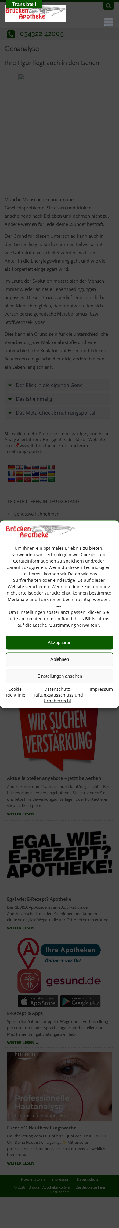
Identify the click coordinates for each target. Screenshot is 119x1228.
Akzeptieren (59, 642)
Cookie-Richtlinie (15, 691)
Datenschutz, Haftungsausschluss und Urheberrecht (57, 694)
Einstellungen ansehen (59, 676)
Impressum (101, 689)
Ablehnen (59, 659)
